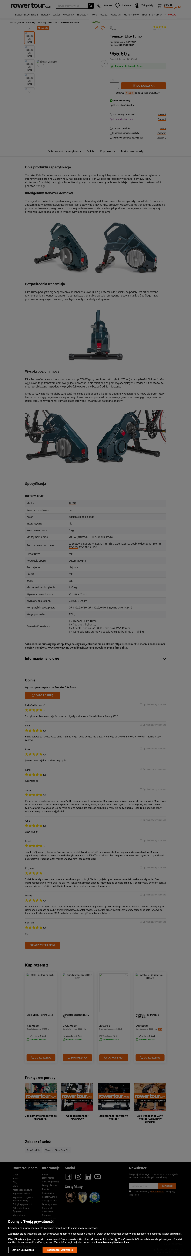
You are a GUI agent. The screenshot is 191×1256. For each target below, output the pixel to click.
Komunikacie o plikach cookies (112, 1242)
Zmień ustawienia (23, 1249)
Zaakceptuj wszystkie (60, 1249)
